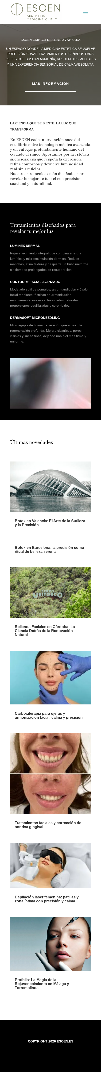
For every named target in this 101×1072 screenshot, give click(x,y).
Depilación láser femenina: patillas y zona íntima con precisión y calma (47, 899)
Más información (50, 84)
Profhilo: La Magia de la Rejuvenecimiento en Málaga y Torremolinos (42, 984)
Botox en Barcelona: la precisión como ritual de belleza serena (49, 550)
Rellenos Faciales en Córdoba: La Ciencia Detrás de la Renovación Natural (45, 631)
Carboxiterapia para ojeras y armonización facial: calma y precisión (49, 715)
